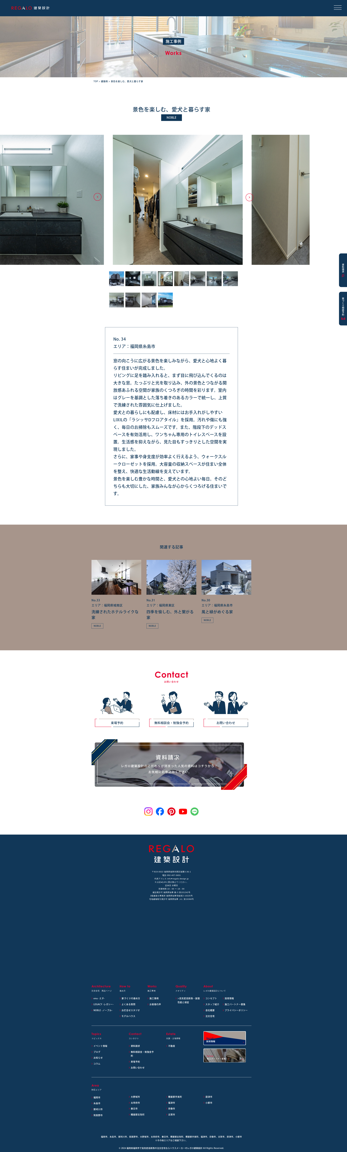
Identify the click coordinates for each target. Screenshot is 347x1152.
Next (249, 197)
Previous (97, 197)
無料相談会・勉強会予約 (171, 722)
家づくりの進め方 (131, 998)
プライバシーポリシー (236, 1010)
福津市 (171, 1103)
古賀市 (171, 1114)
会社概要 (210, 1010)
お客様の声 (155, 1004)
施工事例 (154, 998)
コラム (97, 1064)
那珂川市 (98, 1109)
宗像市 (171, 1109)
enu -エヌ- (99, 998)
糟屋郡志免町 (138, 1114)
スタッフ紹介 (212, 1004)
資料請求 (135, 1046)
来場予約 (117, 722)
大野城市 (135, 1097)
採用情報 (229, 998)
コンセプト (211, 998)
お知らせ (98, 1058)
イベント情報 (100, 1046)
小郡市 (208, 1103)
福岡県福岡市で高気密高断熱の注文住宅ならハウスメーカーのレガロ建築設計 (165, 1148)
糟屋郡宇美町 (175, 1097)
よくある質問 (128, 1004)
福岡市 (97, 1097)
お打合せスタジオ (131, 1010)
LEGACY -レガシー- (104, 1004)
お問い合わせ (225, 722)
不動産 (171, 1046)
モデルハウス (128, 1016)
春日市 (134, 1109)
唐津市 (208, 1097)
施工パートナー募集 (235, 1004)
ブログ (97, 1052)
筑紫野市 (98, 1115)
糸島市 (97, 1103)
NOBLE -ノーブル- (103, 1010)
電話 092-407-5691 (171, 875)
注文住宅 (210, 1016)
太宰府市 (135, 1103)
